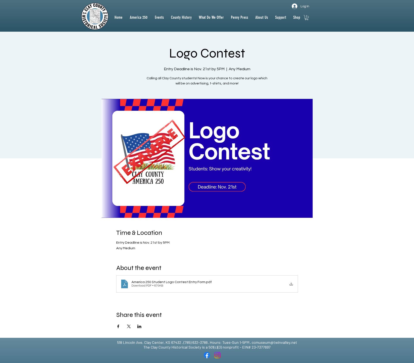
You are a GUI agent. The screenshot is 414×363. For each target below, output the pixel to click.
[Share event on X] (129, 326)
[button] (181, 17)
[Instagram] (217, 355)
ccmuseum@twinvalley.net (274, 342)
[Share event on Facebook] (118, 326)
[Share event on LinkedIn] (139, 326)
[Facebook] (207, 355)
